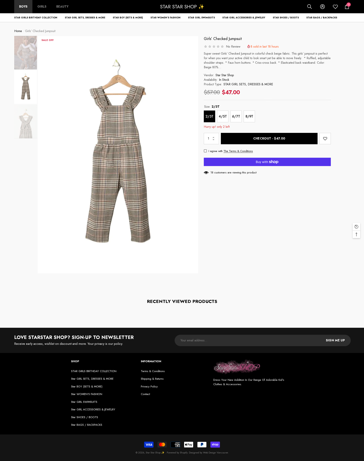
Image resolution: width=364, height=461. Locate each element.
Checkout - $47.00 (269, 138)
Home (18, 31)
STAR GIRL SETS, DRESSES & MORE (248, 84)
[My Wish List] (335, 6)
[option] (118, 154)
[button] (309, 6)
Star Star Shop (225, 75)
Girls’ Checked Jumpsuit (223, 39)
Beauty (62, 6)
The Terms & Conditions (238, 151)
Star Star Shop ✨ (155, 452)
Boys (23, 6)
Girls (41, 6)
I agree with (216, 151)
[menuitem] (23, 6)
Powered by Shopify (177, 452)
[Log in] (322, 6)
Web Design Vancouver (215, 452)
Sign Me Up (335, 340)
